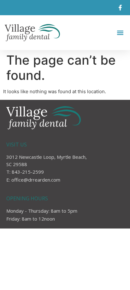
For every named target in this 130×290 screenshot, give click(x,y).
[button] (120, 33)
